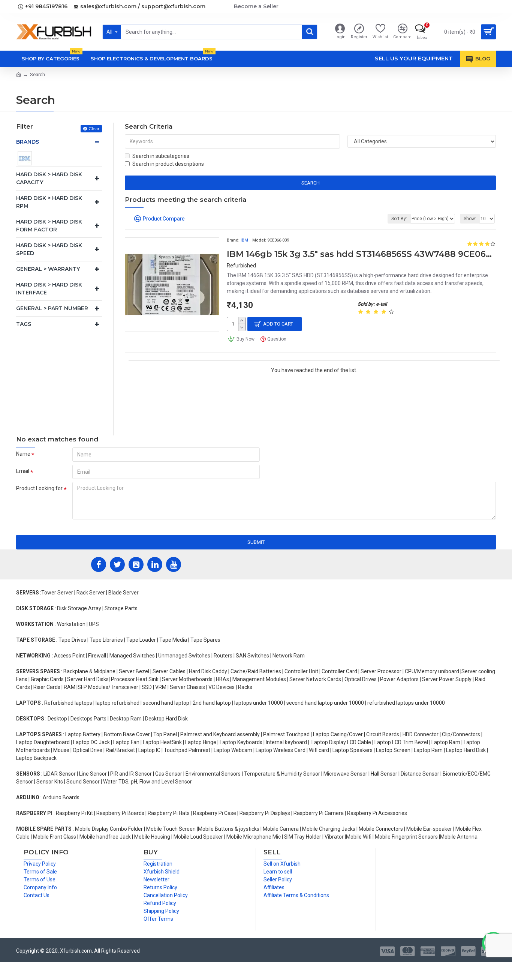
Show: (470, 218)
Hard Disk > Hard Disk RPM (49, 202)
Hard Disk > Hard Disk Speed (49, 249)
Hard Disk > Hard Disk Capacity (49, 178)
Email (22, 471)
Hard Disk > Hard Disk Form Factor (49, 225)
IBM (244, 240)
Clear (94, 128)
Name (23, 454)
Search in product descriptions (168, 164)
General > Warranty (48, 269)
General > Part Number (52, 308)
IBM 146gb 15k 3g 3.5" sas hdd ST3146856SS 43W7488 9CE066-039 (361, 254)
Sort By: (399, 218)
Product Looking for (39, 488)
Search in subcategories (160, 156)
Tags (23, 324)
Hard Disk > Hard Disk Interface (49, 288)
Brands (27, 141)
